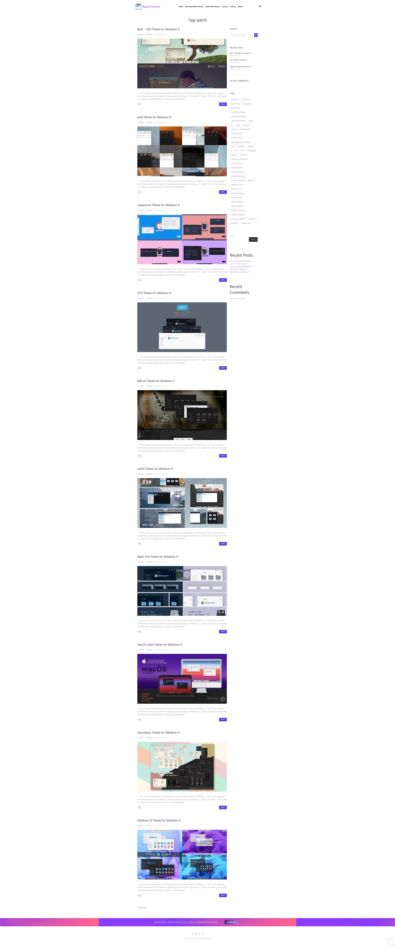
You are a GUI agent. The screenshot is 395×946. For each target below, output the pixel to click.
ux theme (246, 125)
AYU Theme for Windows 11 (154, 293)
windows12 (234, 223)
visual (233, 146)
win (236, 151)
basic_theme (247, 104)
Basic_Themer (235, 108)
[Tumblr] (199, 933)
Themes (149, 34)
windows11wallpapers (238, 219)
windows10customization (239, 159)
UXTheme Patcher (237, 138)
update (251, 121)
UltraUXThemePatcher (238, 121)
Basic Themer (235, 104)
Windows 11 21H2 (237, 185)
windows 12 (252, 219)
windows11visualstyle (238, 210)
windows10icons (236, 163)
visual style (241, 146)
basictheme (235, 99)
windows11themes (237, 206)
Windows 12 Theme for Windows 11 (158, 820)
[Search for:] (241, 35)
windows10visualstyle (238, 176)
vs (231, 151)
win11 (242, 151)
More (223, 104)
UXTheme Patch (245, 129)
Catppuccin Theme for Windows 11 (158, 205)
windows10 (243, 155)
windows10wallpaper (238, 180)
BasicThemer (246, 99)
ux (232, 125)
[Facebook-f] (192, 933)
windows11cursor (237, 189)
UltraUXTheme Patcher (238, 116)
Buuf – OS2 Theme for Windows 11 (158, 29)
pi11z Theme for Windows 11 (154, 117)
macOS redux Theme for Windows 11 (159, 645)
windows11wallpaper (238, 215)
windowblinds (251, 151)
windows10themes (237, 172)
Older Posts (141, 908)
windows (234, 155)
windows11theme (237, 202)
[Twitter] (196, 933)
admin (141, 34)
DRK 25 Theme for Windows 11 (155, 381)
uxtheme (234, 129)
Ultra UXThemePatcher (238, 112)
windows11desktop (237, 193)
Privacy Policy (207, 938)
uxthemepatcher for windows (240, 142)
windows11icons (236, 197)
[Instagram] (202, 933)
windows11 (251, 180)
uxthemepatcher (236, 133)
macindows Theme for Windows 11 (158, 732)
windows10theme (237, 168)
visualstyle (250, 146)
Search (232, 236)
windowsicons (246, 223)
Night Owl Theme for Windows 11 (157, 557)
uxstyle (237, 125)
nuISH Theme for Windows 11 (155, 469)
